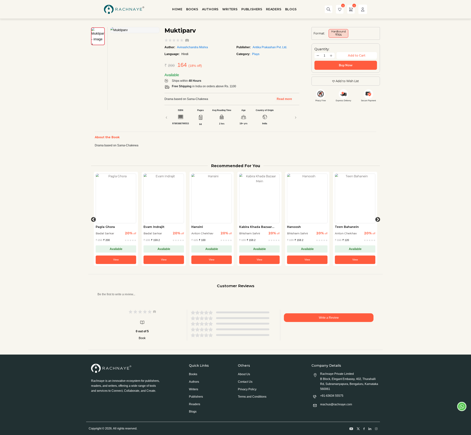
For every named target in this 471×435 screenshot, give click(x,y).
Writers (193, 389)
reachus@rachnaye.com (336, 404)
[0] (340, 9)
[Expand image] (134, 30)
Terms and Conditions (252, 396)
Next (377, 219)
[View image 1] (98, 36)
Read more (284, 99)
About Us (244, 374)
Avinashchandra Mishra (192, 47)
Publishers (196, 396)
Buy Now (346, 65)
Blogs (192, 411)
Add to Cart (356, 55)
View (116, 259)
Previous (92, 219)
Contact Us (245, 381)
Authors (194, 381)
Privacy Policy (247, 389)
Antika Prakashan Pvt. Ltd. (270, 47)
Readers (194, 404)
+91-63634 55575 (331, 395)
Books (193, 374)
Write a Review (329, 317)
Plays (255, 54)
